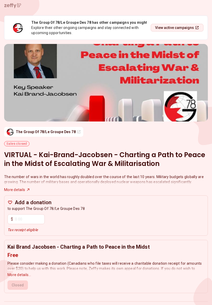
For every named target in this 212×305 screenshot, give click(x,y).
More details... (19, 275)
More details (14, 190)
